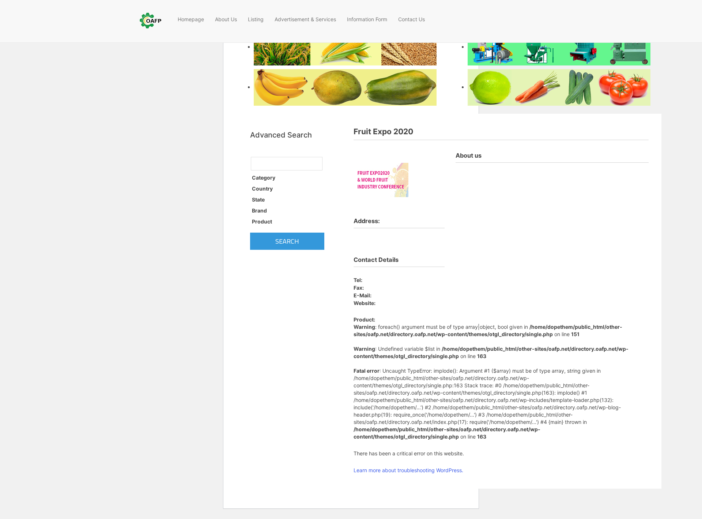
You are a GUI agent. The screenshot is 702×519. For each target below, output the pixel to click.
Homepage (191, 19)
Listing (256, 19)
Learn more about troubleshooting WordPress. (408, 470)
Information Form (367, 19)
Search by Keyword (275, 150)
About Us (226, 19)
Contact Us (411, 19)
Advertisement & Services (305, 19)
